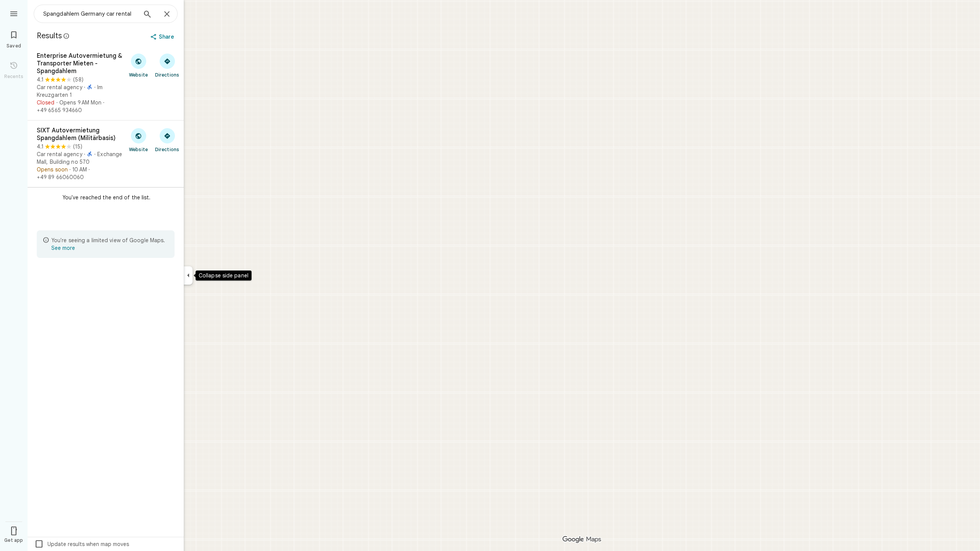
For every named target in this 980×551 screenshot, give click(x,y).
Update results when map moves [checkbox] (81, 544)
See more (63, 248)
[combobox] (90, 13)
